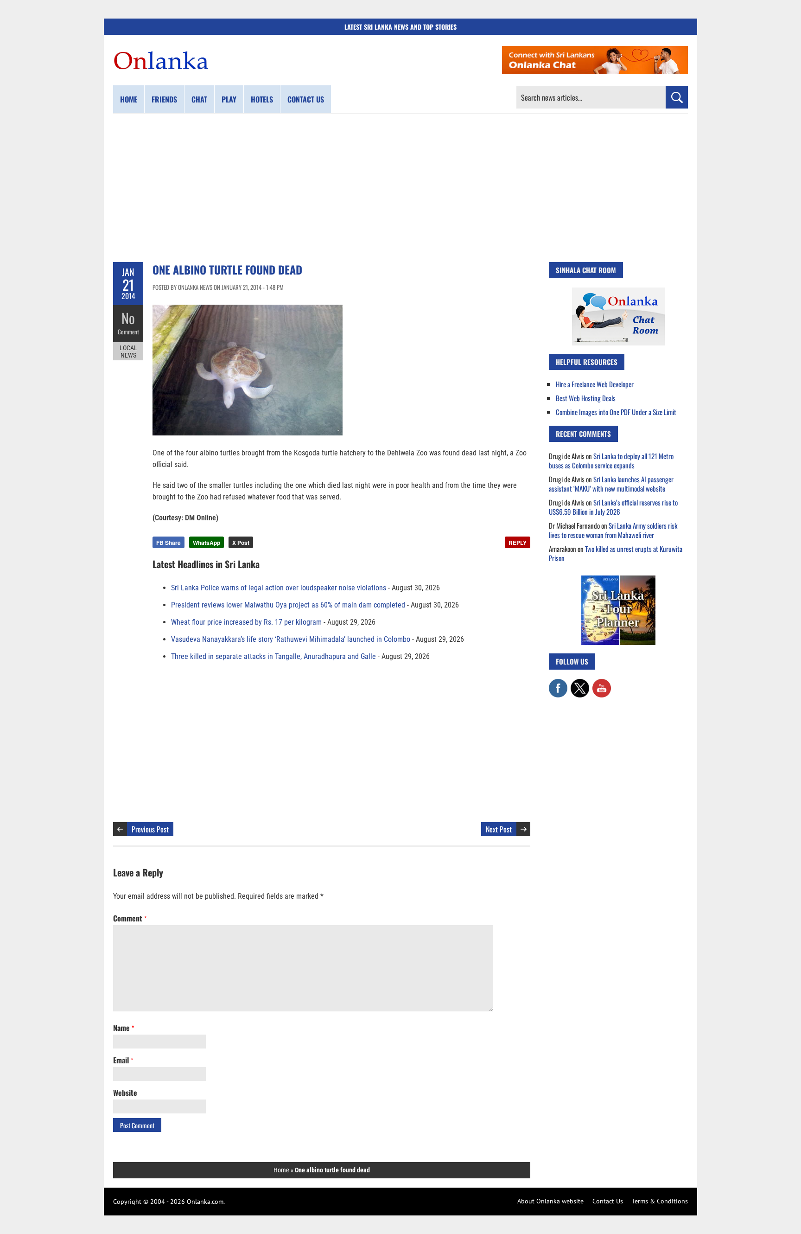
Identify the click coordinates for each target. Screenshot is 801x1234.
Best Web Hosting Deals (586, 398)
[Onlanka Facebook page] (558, 683)
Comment (128, 331)
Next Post (499, 829)
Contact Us (607, 1201)
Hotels (262, 99)
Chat (199, 99)
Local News (128, 351)
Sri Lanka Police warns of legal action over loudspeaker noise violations (278, 587)
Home (128, 99)
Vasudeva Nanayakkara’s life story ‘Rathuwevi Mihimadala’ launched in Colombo (290, 639)
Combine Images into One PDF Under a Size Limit (616, 412)
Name (123, 1027)
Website (125, 1092)
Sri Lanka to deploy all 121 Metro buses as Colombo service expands (611, 460)
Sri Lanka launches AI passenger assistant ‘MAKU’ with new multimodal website (611, 483)
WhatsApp (206, 542)
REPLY (518, 542)
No (128, 318)
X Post (240, 542)
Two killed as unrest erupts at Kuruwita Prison (615, 553)
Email (123, 1060)
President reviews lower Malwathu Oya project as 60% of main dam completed (288, 605)
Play (229, 99)
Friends (164, 99)
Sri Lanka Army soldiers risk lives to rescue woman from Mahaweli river (613, 530)
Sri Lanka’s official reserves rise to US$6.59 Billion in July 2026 (613, 507)
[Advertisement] (400, 188)
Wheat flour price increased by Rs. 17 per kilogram (246, 622)
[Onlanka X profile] (580, 683)
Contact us (305, 99)
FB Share (168, 542)
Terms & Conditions (660, 1201)
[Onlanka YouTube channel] (601, 683)
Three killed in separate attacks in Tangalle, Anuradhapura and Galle (273, 656)
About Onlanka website (550, 1201)
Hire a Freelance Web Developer (595, 384)
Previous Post (150, 829)
